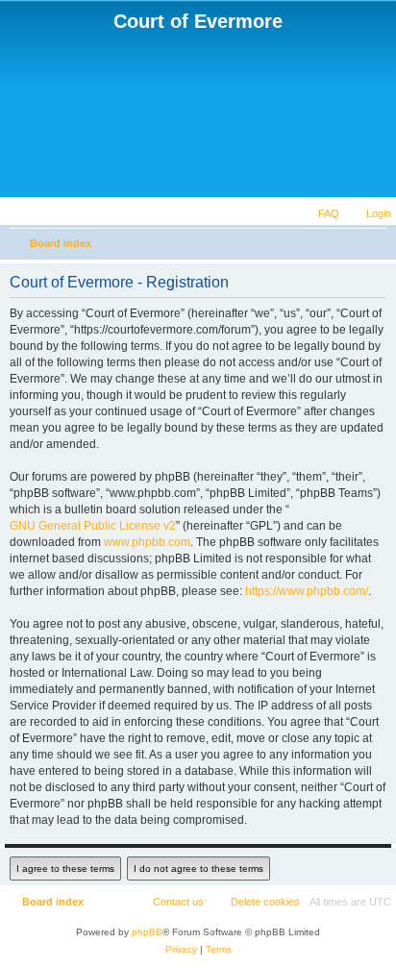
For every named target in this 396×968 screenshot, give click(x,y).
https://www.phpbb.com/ (306, 591)
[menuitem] (370, 213)
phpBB (147, 932)
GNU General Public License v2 (93, 526)
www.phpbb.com (147, 542)
